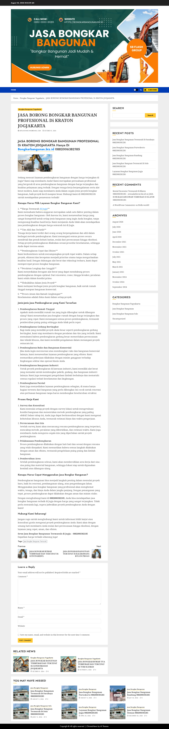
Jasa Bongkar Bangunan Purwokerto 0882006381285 (91, 693)
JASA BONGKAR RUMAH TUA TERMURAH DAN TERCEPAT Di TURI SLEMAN (91, 664)
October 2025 (118, 252)
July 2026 (116, 227)
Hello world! (143, 205)
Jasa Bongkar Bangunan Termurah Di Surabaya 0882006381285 (42, 693)
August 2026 (117, 222)
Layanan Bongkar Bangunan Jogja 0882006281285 (92, 711)
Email (21, 617)
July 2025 (116, 257)
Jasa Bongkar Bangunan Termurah (35, 541)
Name (21, 608)
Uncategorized (118, 318)
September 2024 (119, 287)
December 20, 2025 (136, 716)
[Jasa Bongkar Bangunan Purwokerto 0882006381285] (69, 693)
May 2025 (116, 262)
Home (13, 90)
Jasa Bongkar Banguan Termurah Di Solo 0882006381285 (41, 711)
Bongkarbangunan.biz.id (36, 149)
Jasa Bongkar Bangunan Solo (125, 314)
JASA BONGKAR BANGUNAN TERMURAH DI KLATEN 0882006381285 (133, 197)
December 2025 (119, 242)
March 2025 (117, 267)
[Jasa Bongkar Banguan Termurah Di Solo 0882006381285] (21, 711)
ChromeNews (92, 726)
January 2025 (118, 272)
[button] (140, 90)
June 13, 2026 (37, 717)
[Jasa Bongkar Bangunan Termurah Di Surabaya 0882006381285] (21, 693)
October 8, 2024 (50, 131)
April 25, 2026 (86, 716)
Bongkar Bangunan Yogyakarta (30, 109)
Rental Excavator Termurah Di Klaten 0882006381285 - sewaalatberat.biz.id (129, 192)
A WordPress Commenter (124, 205)
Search (118, 108)
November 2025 (119, 247)
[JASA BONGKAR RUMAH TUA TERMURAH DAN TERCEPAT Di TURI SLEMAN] (68, 664)
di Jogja (43, 208)
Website (21, 626)
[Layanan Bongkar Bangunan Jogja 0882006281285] (69, 711)
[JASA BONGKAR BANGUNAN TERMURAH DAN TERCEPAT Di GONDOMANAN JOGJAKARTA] (21, 664)
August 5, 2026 (38, 699)
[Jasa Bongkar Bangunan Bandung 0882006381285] (117, 693)
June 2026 (116, 232)
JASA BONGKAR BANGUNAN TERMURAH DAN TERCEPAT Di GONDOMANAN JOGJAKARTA (44, 664)
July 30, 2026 (133, 698)
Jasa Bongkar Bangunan (123, 308)
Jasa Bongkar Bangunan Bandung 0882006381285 (138, 693)
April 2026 (117, 237)
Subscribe (152, 90)
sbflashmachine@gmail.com (30, 131)
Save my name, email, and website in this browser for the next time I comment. (55, 635)
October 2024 (118, 282)
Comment (23, 576)
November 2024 (119, 277)
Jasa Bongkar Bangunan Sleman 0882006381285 (138, 711)
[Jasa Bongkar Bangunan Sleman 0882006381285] (117, 711)
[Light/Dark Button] (136, 90)
